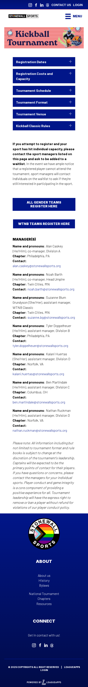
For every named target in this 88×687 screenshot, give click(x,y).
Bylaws (44, 585)
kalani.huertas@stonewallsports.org (38, 374)
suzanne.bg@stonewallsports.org (51, 317)
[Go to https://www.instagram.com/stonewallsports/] (30, 4)
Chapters (44, 598)
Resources (44, 604)
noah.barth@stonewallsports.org (51, 289)
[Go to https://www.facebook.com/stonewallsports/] (36, 4)
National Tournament (44, 594)
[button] (44, 61)
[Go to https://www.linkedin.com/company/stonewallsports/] (42, 4)
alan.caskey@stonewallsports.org (37, 266)
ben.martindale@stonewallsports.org (39, 402)
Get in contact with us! (44, 635)
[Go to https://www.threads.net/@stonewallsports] (47, 4)
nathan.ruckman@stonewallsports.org (40, 430)
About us (44, 575)
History (44, 580)
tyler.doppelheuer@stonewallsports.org (40, 346)
